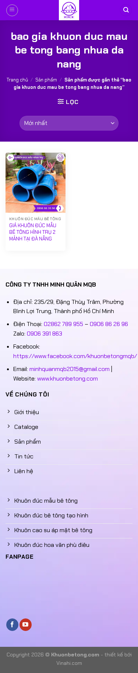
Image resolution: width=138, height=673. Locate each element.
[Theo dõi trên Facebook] (12, 624)
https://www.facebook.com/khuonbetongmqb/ (75, 356)
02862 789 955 (63, 324)
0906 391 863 (44, 333)
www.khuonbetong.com (67, 378)
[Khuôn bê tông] (69, 10)
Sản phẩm (46, 80)
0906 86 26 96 (109, 324)
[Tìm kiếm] (126, 10)
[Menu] (12, 10)
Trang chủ (17, 80)
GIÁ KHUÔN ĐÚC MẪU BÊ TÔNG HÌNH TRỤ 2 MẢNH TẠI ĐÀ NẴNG (32, 232)
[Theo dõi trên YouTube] (26, 624)
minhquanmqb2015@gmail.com (69, 369)
